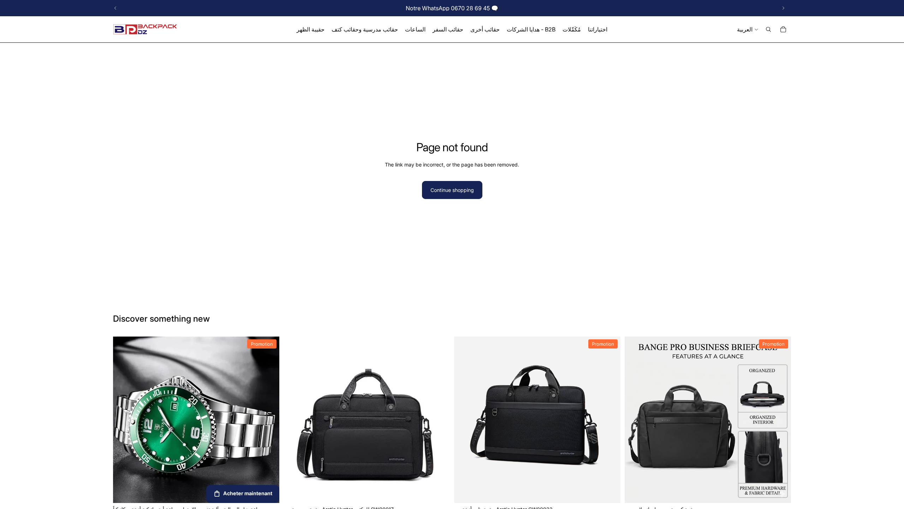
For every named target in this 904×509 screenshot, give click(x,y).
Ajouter (274, 492)
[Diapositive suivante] (783, 8)
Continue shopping (452, 190)
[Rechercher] (768, 29)
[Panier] (783, 29)
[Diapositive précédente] (115, 8)
